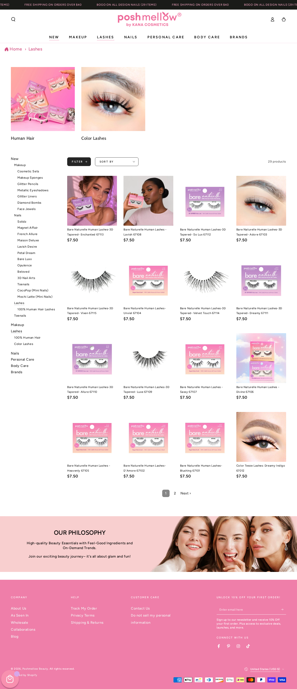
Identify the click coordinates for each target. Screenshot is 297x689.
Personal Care (22, 360)
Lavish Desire (27, 247)
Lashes (35, 49)
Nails (18, 215)
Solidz (22, 222)
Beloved (23, 272)
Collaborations (23, 629)
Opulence (24, 265)
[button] (13, 19)
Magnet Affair (27, 228)
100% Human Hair (27, 338)
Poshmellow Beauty (35, 668)
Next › (185, 493)
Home (16, 49)
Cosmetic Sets (28, 171)
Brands (16, 372)
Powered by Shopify (24, 675)
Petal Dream (26, 253)
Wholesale (19, 622)
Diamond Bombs (29, 203)
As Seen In (20, 615)
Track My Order (84, 608)
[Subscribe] (283, 609)
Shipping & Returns (87, 622)
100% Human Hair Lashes (36, 309)
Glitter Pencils (27, 184)
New (15, 159)
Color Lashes (23, 344)
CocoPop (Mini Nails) (32, 290)
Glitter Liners (27, 196)
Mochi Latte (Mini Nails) (34, 297)
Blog (14, 636)
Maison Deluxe (28, 240)
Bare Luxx (24, 259)
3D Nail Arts (26, 278)
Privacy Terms (83, 615)
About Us (18, 608)
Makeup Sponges (30, 178)
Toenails (23, 284)
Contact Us (140, 608)
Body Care (19, 366)
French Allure (27, 234)
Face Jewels (26, 209)
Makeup (20, 165)
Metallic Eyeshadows (32, 190)
